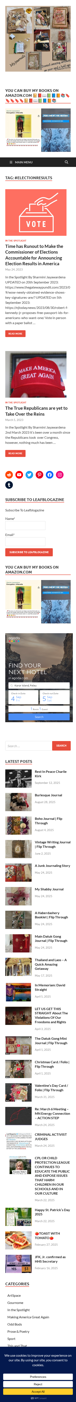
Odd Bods (14, 1324)
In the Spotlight (15, 240)
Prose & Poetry (18, 1331)
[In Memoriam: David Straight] (18, 985)
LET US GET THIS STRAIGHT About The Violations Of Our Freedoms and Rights (51, 1015)
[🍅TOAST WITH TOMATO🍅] (18, 1234)
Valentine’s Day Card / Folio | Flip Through (51, 1087)
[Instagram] (60, 475)
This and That (17, 1346)
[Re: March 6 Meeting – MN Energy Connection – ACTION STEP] (18, 1109)
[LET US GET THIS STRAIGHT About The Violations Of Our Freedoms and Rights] (18, 1009)
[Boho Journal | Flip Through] (18, 819)
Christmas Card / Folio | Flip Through (52, 1064)
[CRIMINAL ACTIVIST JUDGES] (18, 1135)
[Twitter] (29, 475)
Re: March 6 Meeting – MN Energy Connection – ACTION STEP (52, 1113)
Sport (11, 1339)
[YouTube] (19, 475)
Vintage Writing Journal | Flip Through (53, 844)
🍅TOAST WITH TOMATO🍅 (47, 1235)
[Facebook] (49, 475)
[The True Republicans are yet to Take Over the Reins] (38, 376)
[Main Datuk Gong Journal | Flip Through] (18, 937)
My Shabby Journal (49, 889)
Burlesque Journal (48, 795)
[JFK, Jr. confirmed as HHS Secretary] (18, 1257)
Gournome (15, 1303)
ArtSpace (14, 1295)
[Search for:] (38, 746)
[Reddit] (9, 475)
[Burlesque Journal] (18, 795)
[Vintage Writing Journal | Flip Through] (18, 842)
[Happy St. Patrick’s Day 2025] (18, 1210)
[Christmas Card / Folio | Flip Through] (18, 1062)
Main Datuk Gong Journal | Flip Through (51, 938)
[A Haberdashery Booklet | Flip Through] (18, 913)
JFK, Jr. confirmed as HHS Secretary (50, 1259)
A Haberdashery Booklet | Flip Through (51, 915)
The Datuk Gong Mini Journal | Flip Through (51, 1040)
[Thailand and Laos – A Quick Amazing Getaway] (18, 960)
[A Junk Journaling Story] (18, 866)
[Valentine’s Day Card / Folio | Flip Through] (18, 1086)
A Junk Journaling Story (52, 865)
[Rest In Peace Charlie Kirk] (18, 772)
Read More (13, 332)
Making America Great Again (28, 1317)
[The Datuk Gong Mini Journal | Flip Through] (18, 1039)
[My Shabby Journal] (18, 889)
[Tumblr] (9, 485)
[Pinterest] (39, 475)
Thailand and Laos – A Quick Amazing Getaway (51, 964)
